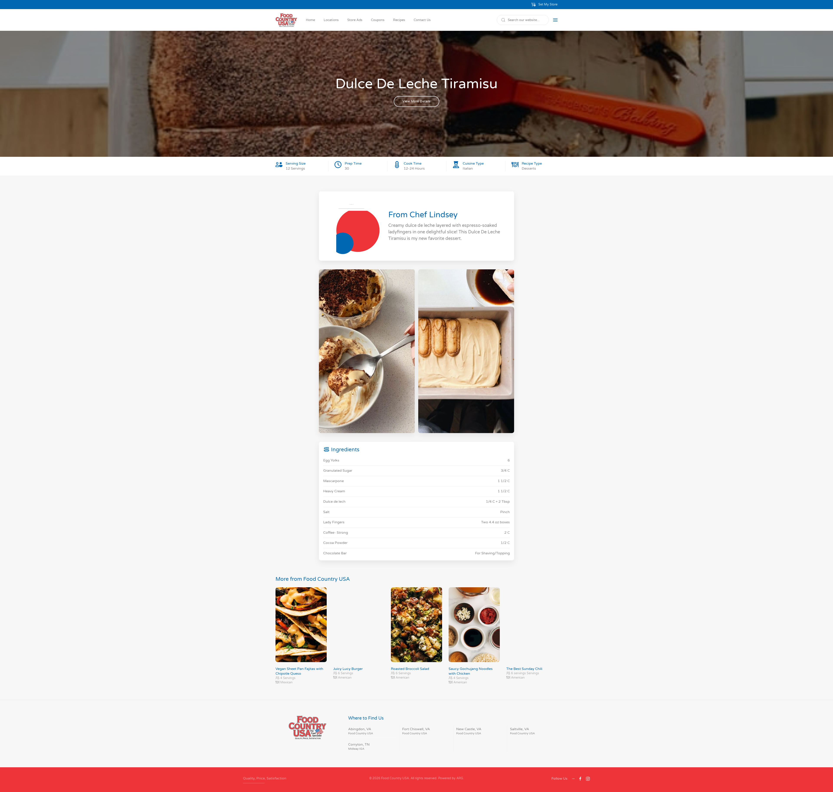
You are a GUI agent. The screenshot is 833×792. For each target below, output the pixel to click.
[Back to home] (286, 20)
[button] (544, 4)
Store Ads (354, 20)
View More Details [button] (416, 101)
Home (310, 20)
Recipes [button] (399, 20)
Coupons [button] (377, 20)
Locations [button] (331, 20)
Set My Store (548, 4)
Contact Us (422, 20)
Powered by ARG (450, 778)
